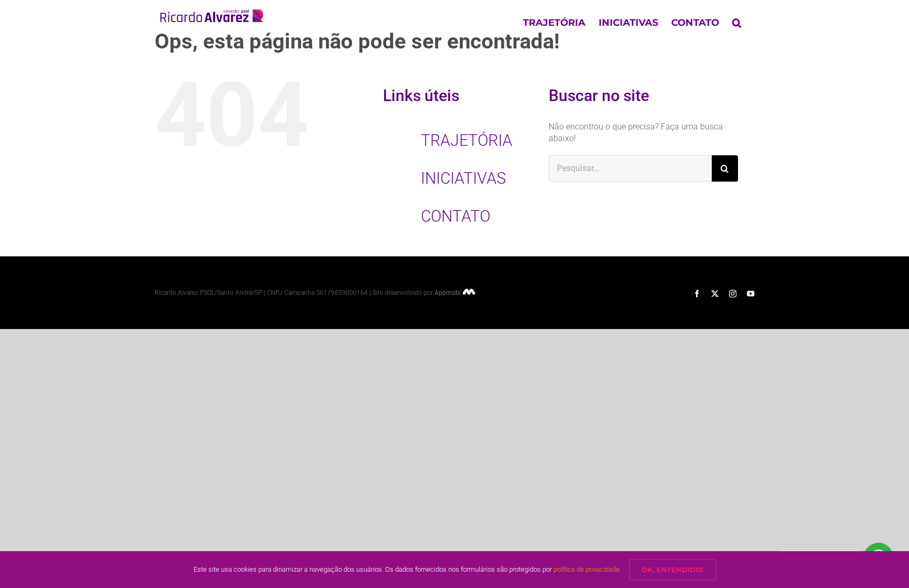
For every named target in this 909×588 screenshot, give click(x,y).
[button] (736, 22)
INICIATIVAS (463, 178)
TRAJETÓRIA (466, 140)
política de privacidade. (587, 569)
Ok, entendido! (672, 569)
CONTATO (455, 216)
